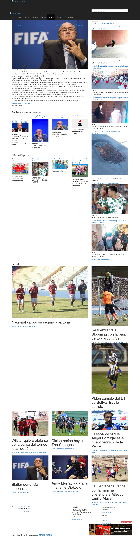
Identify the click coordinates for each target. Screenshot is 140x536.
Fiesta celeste (56, 159)
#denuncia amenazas (24, 104)
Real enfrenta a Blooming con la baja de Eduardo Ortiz (109, 342)
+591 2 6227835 (77, 520)
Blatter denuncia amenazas (20, 492)
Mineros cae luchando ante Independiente (19, 160)
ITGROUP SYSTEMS (45, 535)
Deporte (51, 17)
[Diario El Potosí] (50, 1)
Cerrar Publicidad (127, 522)
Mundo (35, 17)
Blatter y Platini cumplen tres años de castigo (39, 117)
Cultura (43, 17)
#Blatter (14, 104)
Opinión (59, 17)
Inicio (13, 17)
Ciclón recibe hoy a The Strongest (63, 449)
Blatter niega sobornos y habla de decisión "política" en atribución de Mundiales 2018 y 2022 (20, 119)
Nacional (27, 17)
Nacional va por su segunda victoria (23, 326)
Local (20, 17)
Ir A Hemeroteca (110, 23)
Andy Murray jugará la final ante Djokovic (65, 491)
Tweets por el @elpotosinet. (101, 260)
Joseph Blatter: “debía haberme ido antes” (79, 117)
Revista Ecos (69, 17)
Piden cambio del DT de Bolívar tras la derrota (106, 410)
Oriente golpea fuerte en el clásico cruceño (39, 160)
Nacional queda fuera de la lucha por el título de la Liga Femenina (80, 161)
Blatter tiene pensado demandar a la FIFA (58, 117)
